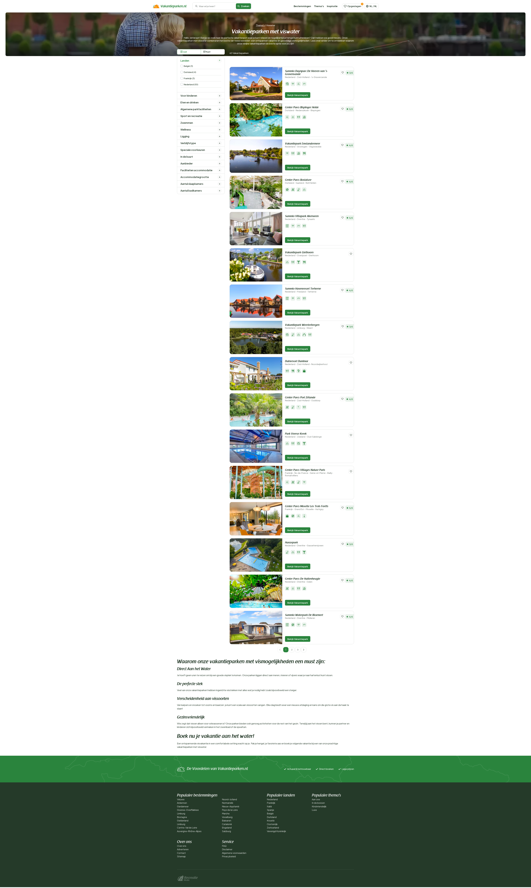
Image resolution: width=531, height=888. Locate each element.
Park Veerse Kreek (303, 435)
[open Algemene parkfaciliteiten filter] (219, 109)
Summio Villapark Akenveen (302, 217)
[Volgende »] (303, 649)
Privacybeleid (229, 856)
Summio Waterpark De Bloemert (304, 616)
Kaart (208, 52)
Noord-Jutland (229, 799)
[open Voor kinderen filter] (219, 95)
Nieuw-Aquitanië (230, 806)
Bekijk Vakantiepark (297, 95)
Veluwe (180, 799)
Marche (226, 813)
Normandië (227, 802)
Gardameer (183, 806)
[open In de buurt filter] (219, 156)
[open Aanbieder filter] (219, 163)
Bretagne (182, 817)
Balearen (226, 820)
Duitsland (272, 817)
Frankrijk (271, 802)
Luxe (314, 809)
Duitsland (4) (190, 72)
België (270, 813)
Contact (181, 852)
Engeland (227, 827)
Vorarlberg (227, 817)
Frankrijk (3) (189, 78)
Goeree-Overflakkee (188, 809)
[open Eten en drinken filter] (219, 102)
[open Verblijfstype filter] (219, 143)
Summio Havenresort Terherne (303, 290)
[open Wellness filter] (219, 129)
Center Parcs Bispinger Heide (302, 109)
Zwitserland (273, 827)
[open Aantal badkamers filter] (219, 190)
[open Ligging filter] (219, 136)
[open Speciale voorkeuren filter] (219, 150)
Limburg (181, 813)
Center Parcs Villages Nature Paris (309, 473)
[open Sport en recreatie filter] (219, 116)
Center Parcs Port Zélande (302, 399)
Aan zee (316, 799)
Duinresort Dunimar (306, 362)
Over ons (181, 845)
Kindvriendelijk (319, 806)
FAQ (224, 845)
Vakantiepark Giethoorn (302, 254)
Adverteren (183, 849)
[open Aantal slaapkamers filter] (219, 183)
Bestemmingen (302, 6)
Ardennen (182, 802)
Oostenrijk (272, 824)
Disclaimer (227, 849)
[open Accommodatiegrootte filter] (219, 177)
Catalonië (227, 824)
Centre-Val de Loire (187, 827)
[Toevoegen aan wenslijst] (342, 72)
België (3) (188, 66)
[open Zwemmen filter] (219, 122)
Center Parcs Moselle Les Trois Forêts (306, 507)
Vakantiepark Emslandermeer (303, 145)
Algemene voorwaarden (234, 852)
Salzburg (226, 831)
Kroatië (270, 820)
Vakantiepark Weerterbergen (302, 326)
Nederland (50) (191, 84)
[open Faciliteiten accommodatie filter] (219, 170)
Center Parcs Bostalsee (300, 181)
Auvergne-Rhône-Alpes (189, 831)
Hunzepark (304, 544)
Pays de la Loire (230, 809)
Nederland (272, 799)
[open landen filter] (219, 60)
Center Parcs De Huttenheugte (302, 580)
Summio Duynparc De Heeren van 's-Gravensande (306, 74)
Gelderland (182, 820)
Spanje (270, 809)
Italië (269, 806)
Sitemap (181, 856)
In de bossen (318, 802)
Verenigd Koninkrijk (276, 831)
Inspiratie (332, 6)
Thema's (319, 6)
